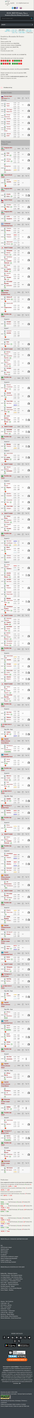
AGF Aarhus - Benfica (6, 1305)
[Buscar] (31, 18)
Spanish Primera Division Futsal (5, 1004)
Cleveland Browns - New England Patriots (11, 1275)
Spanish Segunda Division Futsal (5, 927)
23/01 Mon (29, 31)
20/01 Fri (7, 31)
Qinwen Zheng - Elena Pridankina (9, 1316)
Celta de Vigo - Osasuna (7, 1312)
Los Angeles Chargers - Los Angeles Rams (12, 1279)
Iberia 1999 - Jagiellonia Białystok (9, 1282)
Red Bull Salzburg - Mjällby (8, 1286)
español (12, 3)
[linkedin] (12, 1337)
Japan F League (8, 247)
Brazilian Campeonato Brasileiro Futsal (5, 292)
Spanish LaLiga (5, 1249)
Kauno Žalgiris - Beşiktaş (7, 1290)
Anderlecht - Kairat (5, 1308)
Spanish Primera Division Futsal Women (5, 741)
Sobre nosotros (16, 1404)
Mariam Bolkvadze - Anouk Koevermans (11, 1318)
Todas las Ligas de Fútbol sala (21, 1406)
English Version (9, 1406)
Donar (2, 1406)
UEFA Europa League (6, 1247)
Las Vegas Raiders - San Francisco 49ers (11, 1277)
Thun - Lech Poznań (6, 1307)
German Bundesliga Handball (8, 1262)
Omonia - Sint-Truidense (7, 1301)
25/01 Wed (22, 32)
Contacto (23, 1404)
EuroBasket (4, 1254)
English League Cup (6, 1260)
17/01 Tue (14, 30)
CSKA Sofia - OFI (5, 1303)
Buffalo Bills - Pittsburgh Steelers (9, 1273)
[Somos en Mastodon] (17, 8)
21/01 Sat (14, 31)
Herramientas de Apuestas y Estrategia (11, 1400)
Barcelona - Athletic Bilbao (7, 1314)
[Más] (5, 185)
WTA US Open (4, 1251)
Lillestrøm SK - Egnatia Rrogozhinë (10, 1284)
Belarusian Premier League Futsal (5, 941)
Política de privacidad (6, 1404)
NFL (2, 1245)
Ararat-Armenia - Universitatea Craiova (11, 1281)
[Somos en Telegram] (13, 8)
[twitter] (8, 1337)
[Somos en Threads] (15, 8)
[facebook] (4, 1337)
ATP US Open (4, 1253)
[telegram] (29, 1337)
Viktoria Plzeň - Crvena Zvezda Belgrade (11, 1288)
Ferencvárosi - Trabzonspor (8, 1310)
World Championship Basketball (9, 1258)
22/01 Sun (21, 31)
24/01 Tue (14, 32)
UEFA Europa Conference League (9, 1256)
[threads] (15, 1341)
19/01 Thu (29, 30)
